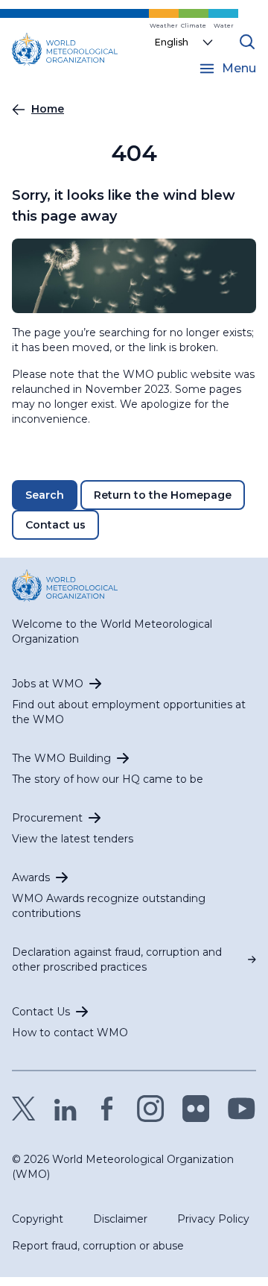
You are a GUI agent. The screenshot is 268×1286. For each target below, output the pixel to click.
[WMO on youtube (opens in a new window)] (241, 1108)
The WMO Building (61, 758)
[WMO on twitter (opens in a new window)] (24, 1108)
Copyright (37, 1219)
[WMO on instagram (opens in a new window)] (151, 1108)
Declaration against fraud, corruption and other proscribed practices (117, 959)
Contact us (55, 525)
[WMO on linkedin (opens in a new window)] (65, 1108)
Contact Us (41, 1011)
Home (47, 109)
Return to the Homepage (163, 495)
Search (44, 495)
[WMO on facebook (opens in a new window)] (107, 1108)
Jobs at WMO (47, 683)
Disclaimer (120, 1219)
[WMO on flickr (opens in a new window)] (196, 1108)
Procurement (47, 818)
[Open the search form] (247, 42)
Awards (31, 877)
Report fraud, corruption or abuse (98, 1245)
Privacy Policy (213, 1219)
